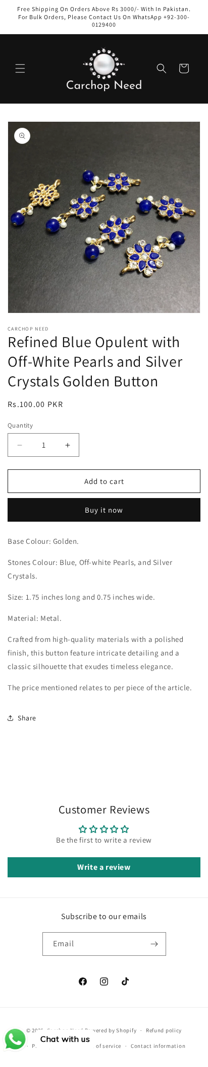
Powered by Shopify (111, 1030)
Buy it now (104, 510)
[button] (20, 68)
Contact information (158, 1045)
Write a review (103, 867)
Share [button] (27, 717)
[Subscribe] (154, 944)
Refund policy (164, 1030)
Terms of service (100, 1045)
